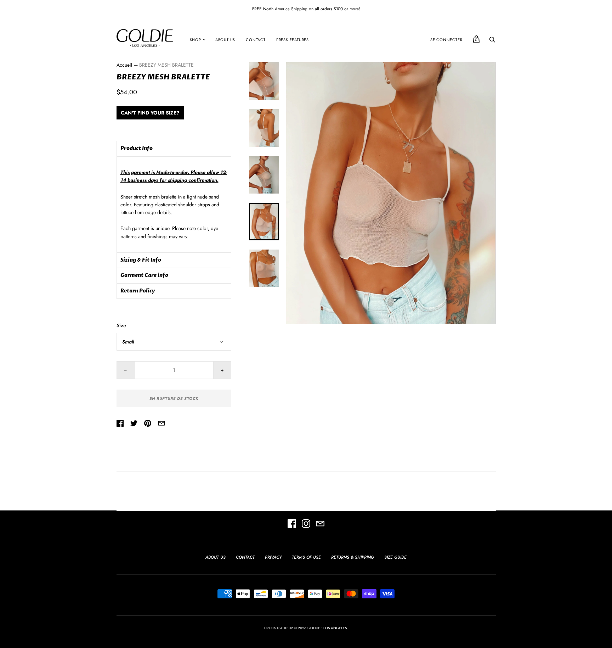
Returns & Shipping (352, 557)
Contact (256, 40)
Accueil (124, 64)
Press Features (292, 40)
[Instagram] (306, 524)
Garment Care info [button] (144, 275)
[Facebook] (292, 524)
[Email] (320, 524)
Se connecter (446, 40)
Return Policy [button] (137, 290)
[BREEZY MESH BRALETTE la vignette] (264, 81)
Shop (195, 40)
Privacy (273, 557)
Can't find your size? (150, 112)
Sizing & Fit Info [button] (140, 260)
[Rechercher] (492, 41)
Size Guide (395, 557)
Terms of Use (306, 557)
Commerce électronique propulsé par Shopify (306, 635)
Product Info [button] (136, 148)
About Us (225, 40)
